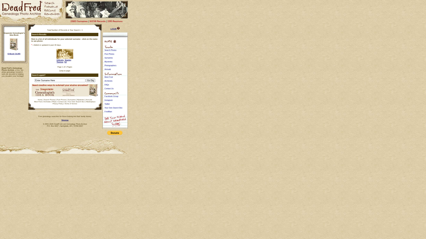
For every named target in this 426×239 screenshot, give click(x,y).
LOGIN (113, 29)
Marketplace (91, 102)
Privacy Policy (58, 104)
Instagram (109, 100)
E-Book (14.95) (14, 54)
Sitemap (65, 120)
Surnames (72, 100)
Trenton (60, 62)
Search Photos (49, 100)
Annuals (89, 100)
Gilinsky (60, 60)
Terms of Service (71, 104)
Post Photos (61, 100)
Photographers (110, 65)
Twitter (107, 104)
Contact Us (62, 102)
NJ (65, 62)
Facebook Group (111, 96)
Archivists (47, 102)
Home (40, 100)
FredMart (108, 112)
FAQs (54, 102)
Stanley (68, 60)
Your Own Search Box (76, 102)
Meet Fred (38, 102)
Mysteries (80, 100)
